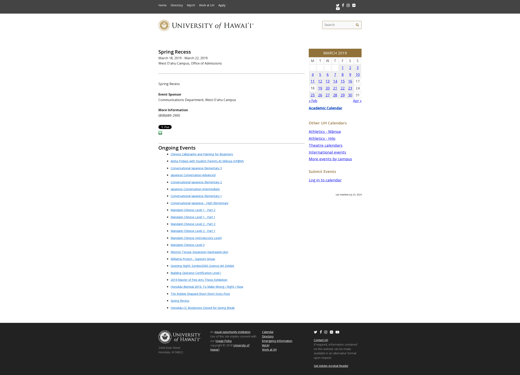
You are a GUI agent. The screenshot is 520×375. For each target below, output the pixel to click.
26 (320, 95)
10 (358, 74)
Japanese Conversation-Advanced (193, 175)
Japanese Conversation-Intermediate (195, 189)
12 (320, 81)
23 (350, 88)
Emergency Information (277, 341)
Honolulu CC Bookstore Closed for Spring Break (203, 308)
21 (335, 88)
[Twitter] (315, 332)
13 (328, 81)
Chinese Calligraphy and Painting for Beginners (202, 154)
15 (343, 81)
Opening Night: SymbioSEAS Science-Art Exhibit (202, 266)
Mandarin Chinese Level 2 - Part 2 (193, 224)
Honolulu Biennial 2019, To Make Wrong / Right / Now (207, 287)
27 (328, 95)
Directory (177, 5)
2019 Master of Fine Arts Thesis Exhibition (199, 280)
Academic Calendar (325, 108)
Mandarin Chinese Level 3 (188, 245)
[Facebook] (321, 332)
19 (320, 88)
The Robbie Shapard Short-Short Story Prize (200, 294)
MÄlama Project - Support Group (193, 259)
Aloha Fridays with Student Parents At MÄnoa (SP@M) (207, 161)
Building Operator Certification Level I (196, 273)
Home (162, 5)
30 (350, 95)
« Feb (313, 100)
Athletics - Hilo (322, 138)
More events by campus (330, 158)
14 (335, 81)
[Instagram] (325, 332)
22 (343, 88)
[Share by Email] (160, 133)
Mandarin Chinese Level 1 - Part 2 (193, 210)
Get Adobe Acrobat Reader (331, 366)
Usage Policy (224, 341)
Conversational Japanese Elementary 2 (196, 182)
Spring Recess (180, 301)
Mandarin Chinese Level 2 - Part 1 (193, 231)
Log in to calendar (325, 179)
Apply (221, 5)
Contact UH (321, 340)
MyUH (191, 5)
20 (328, 88)
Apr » (357, 100)
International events (327, 152)
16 (350, 81)
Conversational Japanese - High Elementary (199, 203)
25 (313, 95)
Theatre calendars (325, 145)
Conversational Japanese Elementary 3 (196, 168)
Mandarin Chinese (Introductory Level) (196, 238)
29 (343, 95)
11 (313, 81)
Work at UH (206, 5)
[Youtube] (338, 8)
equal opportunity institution (232, 332)
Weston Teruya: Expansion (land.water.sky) (199, 252)
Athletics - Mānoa (325, 131)
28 (335, 95)
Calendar (268, 332)
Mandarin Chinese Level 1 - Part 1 (193, 217)
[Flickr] (331, 332)
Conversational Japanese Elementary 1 (196, 196)
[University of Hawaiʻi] (206, 25)
